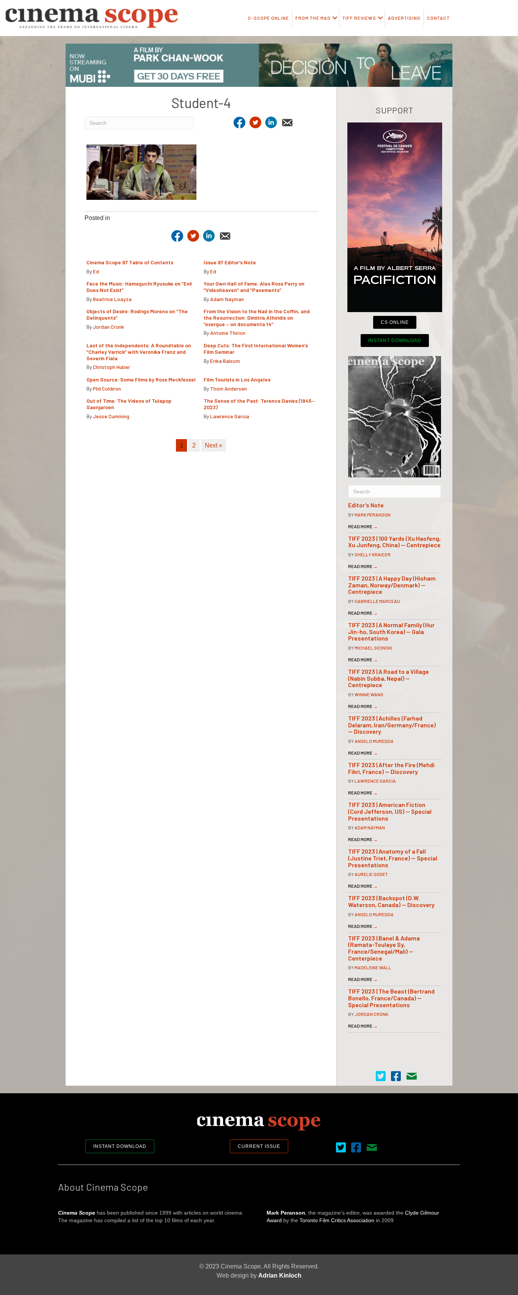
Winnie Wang (369, 694)
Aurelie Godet (371, 874)
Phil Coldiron (107, 388)
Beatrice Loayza (112, 299)
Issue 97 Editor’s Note (230, 262)
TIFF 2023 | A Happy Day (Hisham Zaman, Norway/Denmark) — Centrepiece (392, 585)
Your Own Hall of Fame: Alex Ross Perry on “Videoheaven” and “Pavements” (254, 286)
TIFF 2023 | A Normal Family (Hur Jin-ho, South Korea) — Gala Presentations (391, 631)
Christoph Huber (111, 367)
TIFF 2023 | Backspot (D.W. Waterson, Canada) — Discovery (391, 901)
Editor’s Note (366, 505)
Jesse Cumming (111, 416)
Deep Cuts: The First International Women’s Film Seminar (256, 348)
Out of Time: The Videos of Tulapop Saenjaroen (128, 403)
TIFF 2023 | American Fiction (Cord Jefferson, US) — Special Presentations (390, 811)
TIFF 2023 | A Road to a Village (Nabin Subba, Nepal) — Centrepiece (388, 678)
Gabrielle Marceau (377, 601)
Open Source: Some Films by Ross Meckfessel (141, 379)
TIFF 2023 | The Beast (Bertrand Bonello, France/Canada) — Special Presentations (391, 997)
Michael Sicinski (373, 647)
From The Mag (313, 17)
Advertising (404, 17)
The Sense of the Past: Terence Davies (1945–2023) (259, 403)
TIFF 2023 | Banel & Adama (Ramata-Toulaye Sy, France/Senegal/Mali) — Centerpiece (384, 948)
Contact (438, 17)
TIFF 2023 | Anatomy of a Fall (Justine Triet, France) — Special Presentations (392, 858)
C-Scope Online (268, 17)
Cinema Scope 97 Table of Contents (129, 262)
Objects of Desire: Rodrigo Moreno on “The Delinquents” (137, 314)
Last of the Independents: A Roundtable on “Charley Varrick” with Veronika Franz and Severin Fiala (138, 351)
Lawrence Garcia (229, 416)
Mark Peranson (373, 514)
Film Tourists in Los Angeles (237, 379)
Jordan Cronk (108, 326)
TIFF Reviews (359, 17)
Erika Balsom (225, 361)
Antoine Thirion (227, 333)
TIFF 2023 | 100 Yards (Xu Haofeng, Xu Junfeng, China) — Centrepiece (394, 542)
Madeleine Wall (373, 967)
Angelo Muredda (374, 741)
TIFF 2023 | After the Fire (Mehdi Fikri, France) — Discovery (391, 768)
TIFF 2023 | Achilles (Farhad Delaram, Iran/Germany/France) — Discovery (392, 724)
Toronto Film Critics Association (337, 1220)
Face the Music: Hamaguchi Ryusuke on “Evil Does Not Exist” (139, 286)
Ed (96, 271)
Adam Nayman (227, 299)
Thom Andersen (228, 388)
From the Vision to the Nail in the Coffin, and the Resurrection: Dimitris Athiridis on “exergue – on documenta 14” (257, 317)
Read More (363, 526)
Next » (213, 445)
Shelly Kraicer (373, 554)
